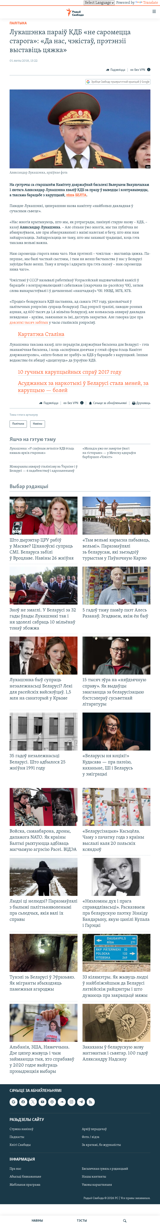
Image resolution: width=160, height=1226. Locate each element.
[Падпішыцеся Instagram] (71, 1102)
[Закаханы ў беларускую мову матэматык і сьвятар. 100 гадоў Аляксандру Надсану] (116, 1023)
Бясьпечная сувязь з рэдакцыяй (105, 1169)
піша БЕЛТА (76, 195)
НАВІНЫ (37, 1220)
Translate (150, 3)
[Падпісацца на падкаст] (52, 1102)
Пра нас (15, 1169)
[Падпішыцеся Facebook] (23, 1102)
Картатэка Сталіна (41, 334)
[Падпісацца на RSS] (91, 1102)
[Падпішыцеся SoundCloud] (62, 1102)
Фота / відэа (90, 1137)
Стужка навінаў (21, 1129)
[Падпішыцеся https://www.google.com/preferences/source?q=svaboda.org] (14, 1102)
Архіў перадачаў (94, 1129)
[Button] (115, 70)
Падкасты (17, 1137)
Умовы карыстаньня (97, 1184)
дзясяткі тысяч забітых (29, 323)
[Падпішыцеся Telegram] (81, 1102)
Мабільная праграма (25, 1184)
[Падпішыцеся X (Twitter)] (33, 1102)
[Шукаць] (125, 1221)
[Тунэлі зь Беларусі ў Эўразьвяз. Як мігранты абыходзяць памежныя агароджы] (44, 953)
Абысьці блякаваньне (25, 1176)
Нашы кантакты (94, 1176)
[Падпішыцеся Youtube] (42, 1102)
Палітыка (18, 23)
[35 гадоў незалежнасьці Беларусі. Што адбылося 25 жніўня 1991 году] (44, 732)
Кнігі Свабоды (20, 1145)
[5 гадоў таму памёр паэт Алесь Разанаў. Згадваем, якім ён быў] (116, 586)
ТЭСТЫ (82, 1220)
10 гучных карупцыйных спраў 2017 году (69, 372)
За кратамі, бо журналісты (101, 1145)
